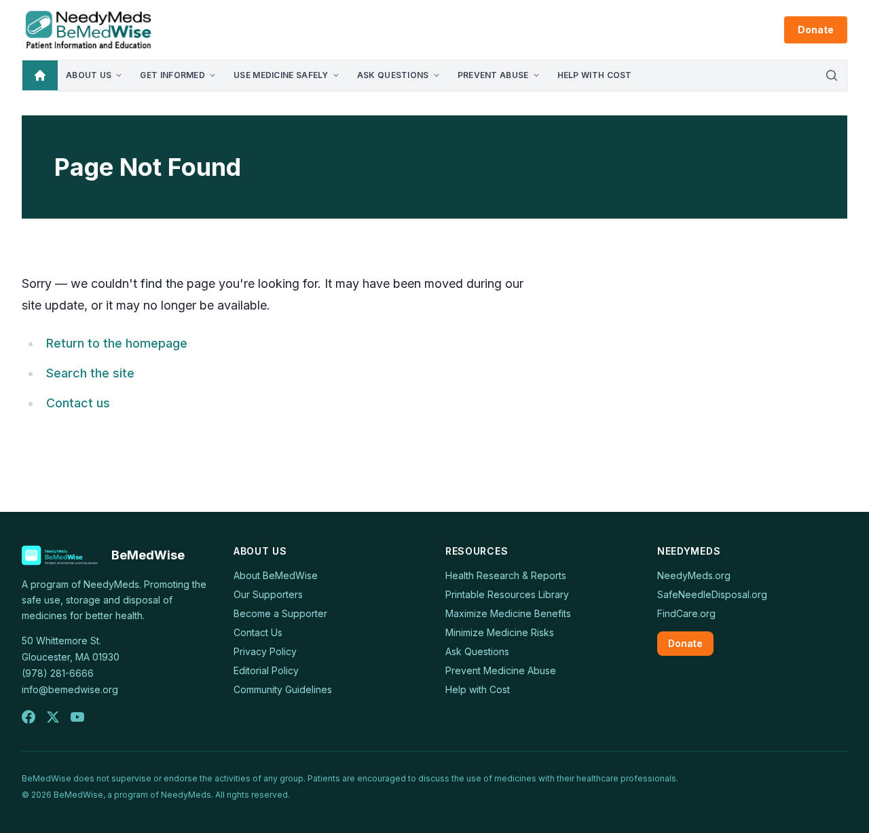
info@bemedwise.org (70, 689)
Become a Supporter (280, 613)
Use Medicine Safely (281, 75)
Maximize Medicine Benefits (508, 613)
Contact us (78, 403)
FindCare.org (686, 613)
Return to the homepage (116, 343)
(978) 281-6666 (58, 673)
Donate (816, 29)
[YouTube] (77, 717)
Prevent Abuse (493, 75)
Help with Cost (594, 75)
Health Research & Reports (505, 575)
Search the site (90, 373)
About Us (88, 75)
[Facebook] (28, 717)
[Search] (832, 75)
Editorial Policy (266, 670)
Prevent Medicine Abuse (500, 670)
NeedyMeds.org (694, 575)
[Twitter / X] (53, 717)
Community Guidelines (283, 689)
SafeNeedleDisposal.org (712, 594)
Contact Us (258, 632)
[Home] (40, 75)
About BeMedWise (276, 575)
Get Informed (172, 75)
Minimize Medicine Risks (499, 632)
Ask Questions (393, 75)
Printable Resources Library (507, 594)
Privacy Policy (265, 651)
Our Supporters (268, 594)
